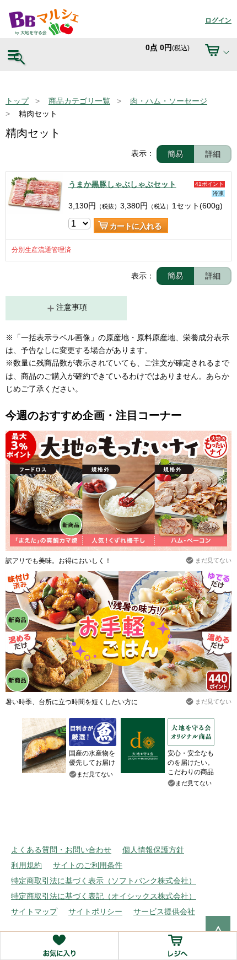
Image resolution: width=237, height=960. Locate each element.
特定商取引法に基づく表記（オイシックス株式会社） (103, 896)
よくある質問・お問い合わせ (61, 849)
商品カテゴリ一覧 (79, 100)
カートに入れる (136, 226)
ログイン (218, 20)
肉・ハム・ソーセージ (168, 100)
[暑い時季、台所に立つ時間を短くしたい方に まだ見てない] (118, 577)
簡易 (175, 153)
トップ (17, 100)
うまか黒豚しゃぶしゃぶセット (122, 184)
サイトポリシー (95, 911)
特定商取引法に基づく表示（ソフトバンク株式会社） (103, 880)
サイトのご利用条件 (87, 865)
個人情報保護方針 (153, 849)
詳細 (212, 153)
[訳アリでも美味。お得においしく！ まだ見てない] (118, 436)
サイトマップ (34, 911)
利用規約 (26, 865)
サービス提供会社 (164, 911)
